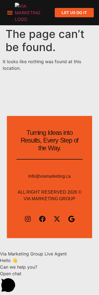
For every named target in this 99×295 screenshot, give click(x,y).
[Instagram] (27, 219)
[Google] (71, 219)
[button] (10, 12)
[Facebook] (42, 219)
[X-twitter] (57, 219)
